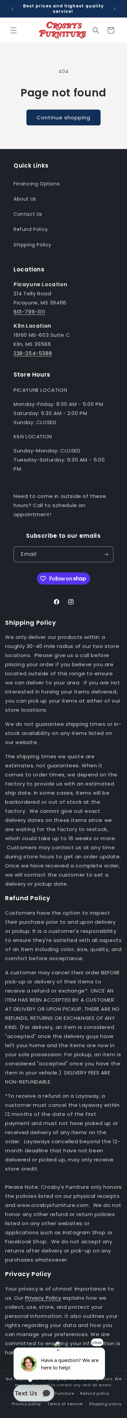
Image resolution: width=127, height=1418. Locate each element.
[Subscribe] (105, 554)
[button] (13, 30)
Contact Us (28, 214)
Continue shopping (63, 117)
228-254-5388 (33, 353)
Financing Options (37, 183)
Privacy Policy (43, 1297)
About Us (25, 199)
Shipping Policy (32, 244)
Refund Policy (31, 229)
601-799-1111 (29, 311)
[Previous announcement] (12, 8)
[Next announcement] (114, 8)
